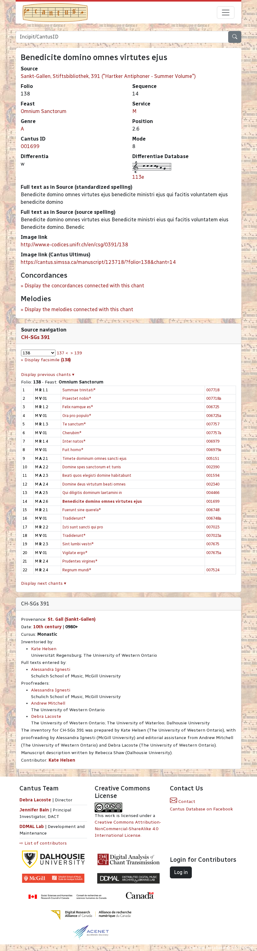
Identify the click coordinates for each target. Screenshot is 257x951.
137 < (62, 353)
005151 (212, 458)
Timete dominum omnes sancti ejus (94, 458)
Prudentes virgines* (79, 561)
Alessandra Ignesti (50, 669)
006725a (213, 415)
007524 (212, 570)
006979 (212, 441)
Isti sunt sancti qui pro (82, 527)
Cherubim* (71, 432)
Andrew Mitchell (48, 703)
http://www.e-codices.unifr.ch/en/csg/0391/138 (74, 245)
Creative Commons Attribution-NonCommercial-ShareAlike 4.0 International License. (128, 829)
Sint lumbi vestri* (78, 544)
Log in (181, 872)
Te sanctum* (74, 424)
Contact (186, 801)
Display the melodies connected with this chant (78, 309)
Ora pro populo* (76, 415)
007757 (212, 424)
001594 (212, 475)
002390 (212, 467)
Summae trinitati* (79, 390)
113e (138, 177)
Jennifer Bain (34, 810)
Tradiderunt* (74, 518)
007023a (213, 535)
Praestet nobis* (76, 398)
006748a (213, 518)
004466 (212, 492)
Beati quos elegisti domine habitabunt (96, 475)
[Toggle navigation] (225, 12)
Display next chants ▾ (43, 583)
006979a (213, 449)
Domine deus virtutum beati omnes (94, 484)
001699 (30, 146)
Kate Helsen (43, 648)
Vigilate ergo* (74, 552)
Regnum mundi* (76, 570)
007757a (213, 432)
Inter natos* (74, 441)
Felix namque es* (77, 406)
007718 (212, 390)
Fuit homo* (72, 449)
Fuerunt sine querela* (81, 509)
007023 (212, 527)
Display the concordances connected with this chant (84, 286)
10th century (47, 627)
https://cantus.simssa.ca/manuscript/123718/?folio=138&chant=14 (98, 262)
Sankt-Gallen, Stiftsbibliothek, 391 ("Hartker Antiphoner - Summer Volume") (108, 76)
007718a (213, 398)
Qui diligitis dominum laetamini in (92, 492)
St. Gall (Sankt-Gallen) (72, 619)
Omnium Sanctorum (43, 111)
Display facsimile (47, 359)
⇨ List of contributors (43, 843)
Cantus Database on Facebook (201, 809)
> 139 (76, 353)
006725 (212, 406)
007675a (213, 552)
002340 (212, 484)
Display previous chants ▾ (47, 374)
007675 (212, 544)
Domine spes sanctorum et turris (91, 467)
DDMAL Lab (31, 826)
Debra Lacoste (46, 716)
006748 (212, 509)
